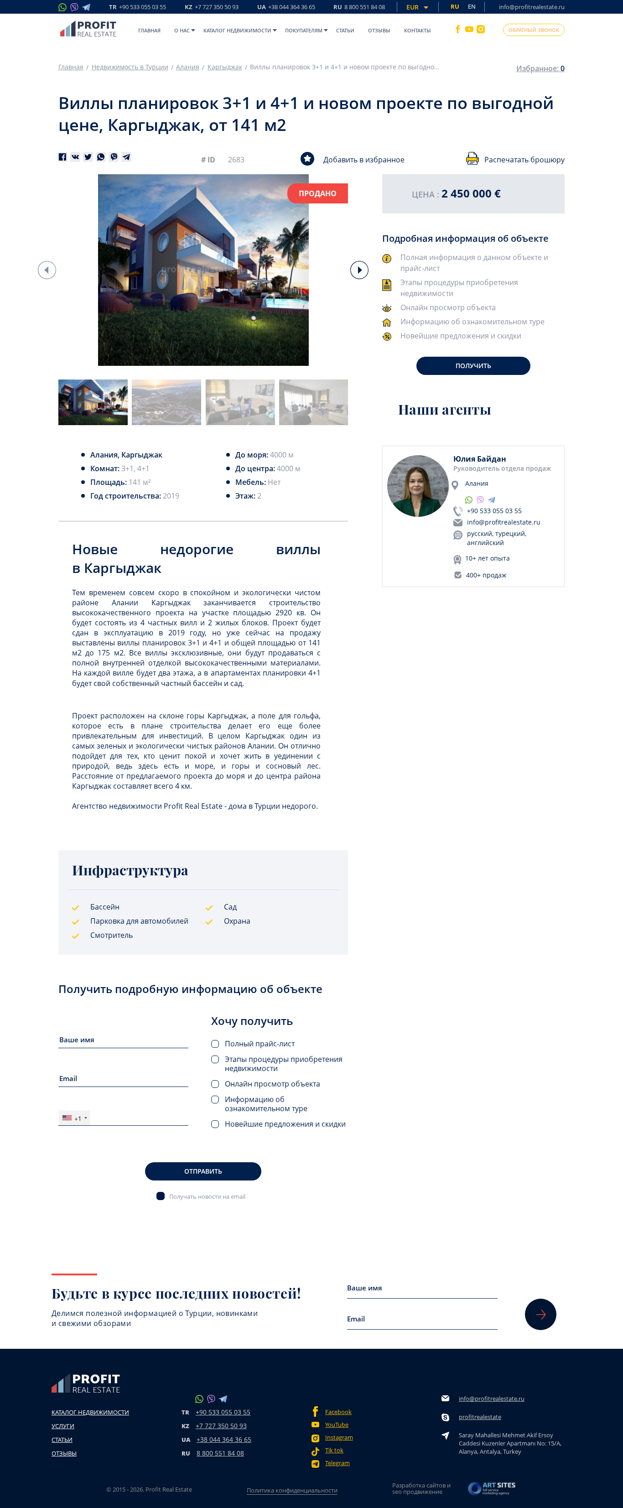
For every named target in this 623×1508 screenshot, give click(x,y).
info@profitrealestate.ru (532, 7)
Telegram (337, 1463)
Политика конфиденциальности (292, 1490)
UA (286, 7)
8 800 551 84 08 (220, 1453)
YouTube (336, 1425)
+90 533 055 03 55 (494, 510)
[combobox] (74, 1117)
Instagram (339, 1437)
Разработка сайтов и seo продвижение (421, 1488)
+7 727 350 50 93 (221, 1425)
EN (472, 6)
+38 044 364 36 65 (224, 1439)
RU (359, 7)
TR (137, 7)
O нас (182, 30)
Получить (473, 365)
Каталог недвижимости (237, 30)
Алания (187, 67)
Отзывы (379, 30)
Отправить (203, 1171)
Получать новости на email (207, 1196)
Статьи (345, 30)
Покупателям (303, 30)
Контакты (417, 30)
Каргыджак (225, 67)
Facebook (338, 1412)
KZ (212, 7)
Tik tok (334, 1450)
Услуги (63, 1426)
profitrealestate (480, 1417)
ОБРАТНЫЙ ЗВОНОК (534, 29)
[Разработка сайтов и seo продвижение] (492, 1491)
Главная (149, 30)
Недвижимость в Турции (130, 67)
